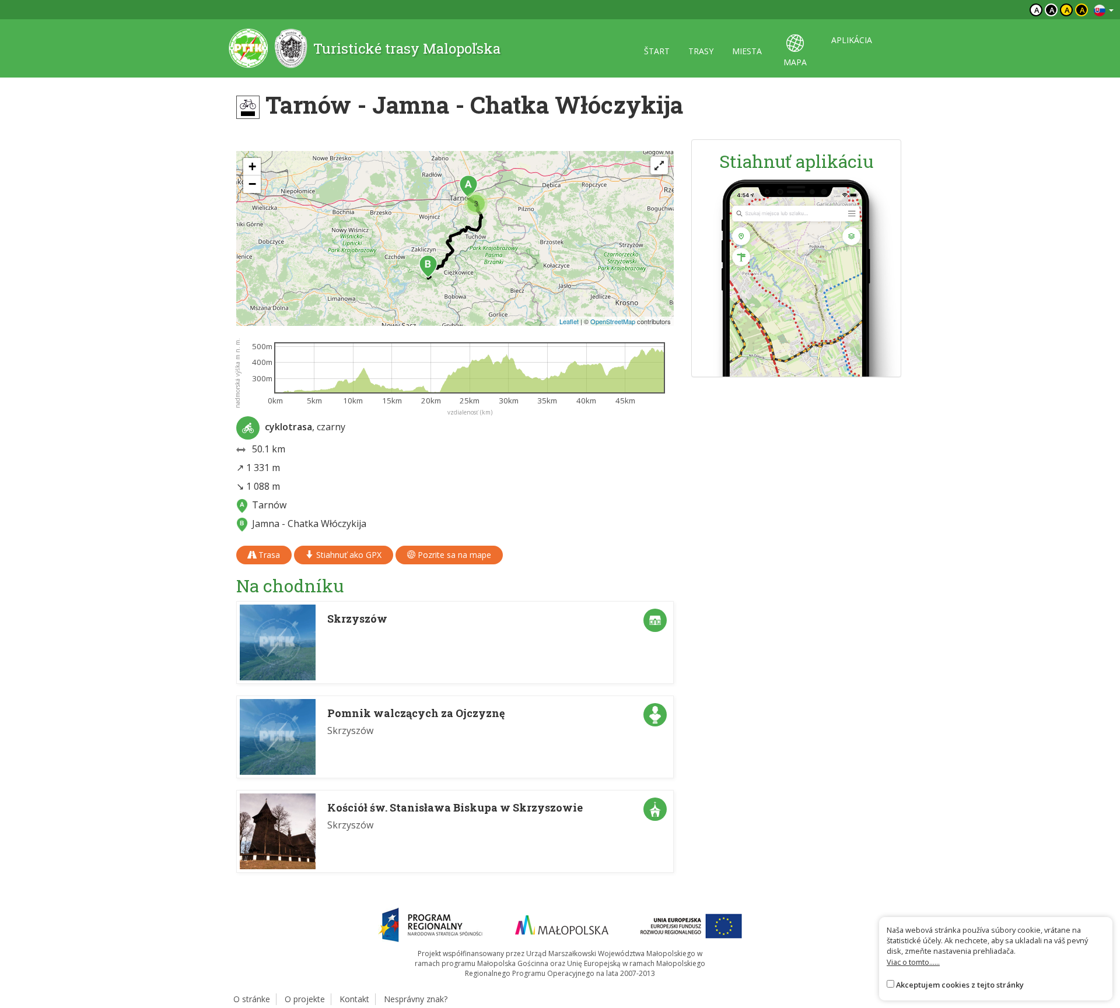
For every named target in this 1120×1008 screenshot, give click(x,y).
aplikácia (851, 39)
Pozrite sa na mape (453, 554)
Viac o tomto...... (913, 962)
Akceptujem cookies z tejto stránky (960, 984)
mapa (795, 62)
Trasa (268, 554)
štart (657, 51)
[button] (468, 186)
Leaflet (569, 321)
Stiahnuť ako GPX (348, 554)
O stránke (251, 999)
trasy (700, 51)
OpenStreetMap (612, 321)
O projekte (305, 999)
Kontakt (354, 999)
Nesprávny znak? (415, 999)
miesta (747, 51)
